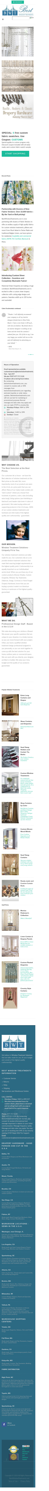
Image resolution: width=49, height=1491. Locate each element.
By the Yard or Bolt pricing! (13, 213)
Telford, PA (6, 1298)
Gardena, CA (7, 1343)
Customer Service (10, 1072)
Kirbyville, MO (7, 1354)
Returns (6, 1075)
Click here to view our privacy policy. (13, 427)
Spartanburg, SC (8, 1399)
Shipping (7, 1082)
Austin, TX (6, 1158)
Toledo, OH (6, 1320)
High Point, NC (7, 1371)
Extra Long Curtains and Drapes (26, 691)
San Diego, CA (7, 1193)
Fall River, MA (7, 1331)
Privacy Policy (25, 1475)
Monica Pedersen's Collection (25, 906)
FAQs (5, 1078)
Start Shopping (15, 153)
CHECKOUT (18, 2)
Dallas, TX (5, 1147)
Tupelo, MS (6, 1387)
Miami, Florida (7, 1169)
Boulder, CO (6, 1182)
